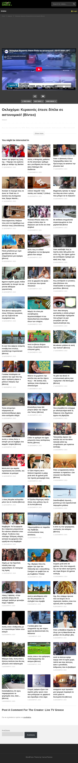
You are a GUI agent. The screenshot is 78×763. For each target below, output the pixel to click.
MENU (4, 11)
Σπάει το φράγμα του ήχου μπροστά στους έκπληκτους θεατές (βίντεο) (39, 440)
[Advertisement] (39, 34)
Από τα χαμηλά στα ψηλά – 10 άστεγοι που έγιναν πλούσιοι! (38, 283)
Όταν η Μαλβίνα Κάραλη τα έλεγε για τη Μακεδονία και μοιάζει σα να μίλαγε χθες (64, 632)
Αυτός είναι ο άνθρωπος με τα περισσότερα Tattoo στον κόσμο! (13, 629)
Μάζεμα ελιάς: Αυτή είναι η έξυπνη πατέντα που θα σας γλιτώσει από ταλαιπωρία (13, 661)
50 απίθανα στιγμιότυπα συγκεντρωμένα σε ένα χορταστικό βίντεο (63, 222)
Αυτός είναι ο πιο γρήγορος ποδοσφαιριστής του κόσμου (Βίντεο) (39, 658)
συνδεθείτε (27, 717)
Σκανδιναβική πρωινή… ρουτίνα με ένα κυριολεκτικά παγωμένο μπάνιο (64, 502)
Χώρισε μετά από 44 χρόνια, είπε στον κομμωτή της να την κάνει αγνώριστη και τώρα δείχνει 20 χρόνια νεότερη (64, 569)
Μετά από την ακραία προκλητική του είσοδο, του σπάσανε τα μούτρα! (13, 470)
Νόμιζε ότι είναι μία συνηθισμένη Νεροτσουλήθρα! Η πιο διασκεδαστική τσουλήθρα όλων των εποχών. (38, 316)
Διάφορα (4, 120)
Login (75, 11)
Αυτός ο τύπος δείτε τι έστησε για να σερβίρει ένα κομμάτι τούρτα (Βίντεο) (13, 441)
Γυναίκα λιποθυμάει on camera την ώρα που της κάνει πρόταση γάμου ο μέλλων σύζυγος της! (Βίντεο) (12, 379)
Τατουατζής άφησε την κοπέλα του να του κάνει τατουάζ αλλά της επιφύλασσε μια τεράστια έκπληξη (63, 442)
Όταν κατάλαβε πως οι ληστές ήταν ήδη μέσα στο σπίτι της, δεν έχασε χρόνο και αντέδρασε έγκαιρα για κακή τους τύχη (64, 254)
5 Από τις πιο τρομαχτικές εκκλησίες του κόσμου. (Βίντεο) (63, 529)
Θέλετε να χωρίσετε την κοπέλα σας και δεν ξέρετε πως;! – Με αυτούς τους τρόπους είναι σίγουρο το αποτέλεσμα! (38, 381)
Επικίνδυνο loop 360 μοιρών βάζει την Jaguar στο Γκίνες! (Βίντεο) (38, 409)
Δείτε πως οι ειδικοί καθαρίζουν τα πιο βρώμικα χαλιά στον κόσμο (39, 252)
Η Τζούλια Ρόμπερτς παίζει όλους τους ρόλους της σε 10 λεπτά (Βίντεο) (38, 502)
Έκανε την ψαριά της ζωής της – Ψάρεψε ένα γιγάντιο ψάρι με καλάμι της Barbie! (13, 161)
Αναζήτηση (6, 730)
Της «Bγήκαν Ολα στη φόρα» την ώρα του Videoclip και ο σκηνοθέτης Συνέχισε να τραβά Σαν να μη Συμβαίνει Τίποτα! (39, 569)
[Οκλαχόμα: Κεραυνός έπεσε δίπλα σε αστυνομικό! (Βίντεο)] (13, 150)
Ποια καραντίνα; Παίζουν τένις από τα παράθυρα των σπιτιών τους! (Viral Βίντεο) (13, 223)
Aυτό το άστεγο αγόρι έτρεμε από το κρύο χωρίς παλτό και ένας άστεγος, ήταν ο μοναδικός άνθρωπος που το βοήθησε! (64, 662)
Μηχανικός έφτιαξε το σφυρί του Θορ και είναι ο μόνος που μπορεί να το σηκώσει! (64, 193)
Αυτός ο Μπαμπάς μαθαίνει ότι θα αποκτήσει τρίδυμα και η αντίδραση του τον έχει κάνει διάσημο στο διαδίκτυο (39, 164)
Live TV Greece (54, 710)
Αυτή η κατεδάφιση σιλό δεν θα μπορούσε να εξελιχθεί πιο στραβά (37, 598)
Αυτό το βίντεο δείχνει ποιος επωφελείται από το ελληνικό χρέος (38, 347)
